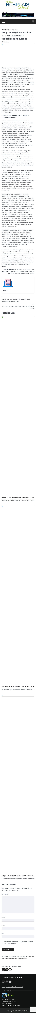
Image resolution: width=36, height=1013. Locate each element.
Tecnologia (15, 29)
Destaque (8, 29)
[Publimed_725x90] (18, 17)
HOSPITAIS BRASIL (23, 1011)
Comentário (5, 894)
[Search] (33, 21)
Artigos (4, 29)
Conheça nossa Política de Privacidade (12, 987)
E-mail (4, 925)
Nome (4, 917)
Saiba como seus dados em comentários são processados (18, 958)
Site (3, 933)
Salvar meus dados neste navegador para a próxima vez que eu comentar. (18, 943)
